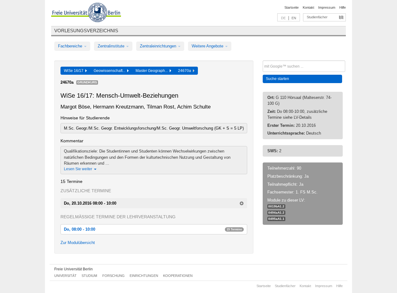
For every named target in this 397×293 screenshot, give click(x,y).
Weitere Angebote (208, 46)
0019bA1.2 (276, 206)
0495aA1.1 (276, 218)
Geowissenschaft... (110, 71)
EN (294, 18)
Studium (89, 275)
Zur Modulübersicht (77, 242)
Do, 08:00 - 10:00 (153, 229)
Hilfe (342, 7)
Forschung (113, 275)
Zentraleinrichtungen (158, 46)
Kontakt (308, 7)
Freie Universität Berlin (73, 269)
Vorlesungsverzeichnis (86, 30)
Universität (65, 275)
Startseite (291, 7)
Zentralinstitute (112, 46)
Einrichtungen (144, 275)
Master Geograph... (153, 71)
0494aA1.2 (276, 212)
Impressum (326, 7)
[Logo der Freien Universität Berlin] (86, 13)
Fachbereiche (70, 46)
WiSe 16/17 (74, 71)
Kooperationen (178, 275)
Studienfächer (317, 17)
